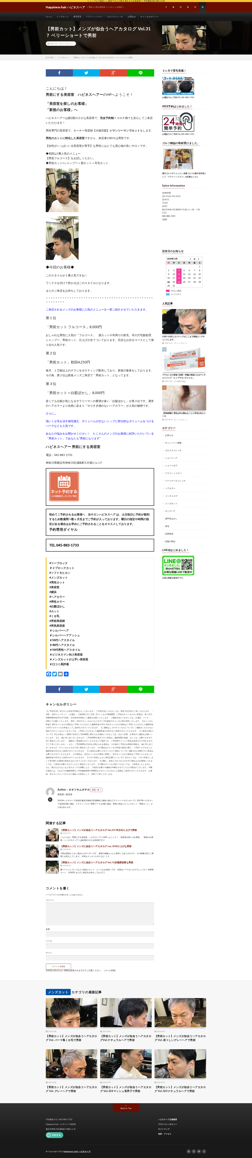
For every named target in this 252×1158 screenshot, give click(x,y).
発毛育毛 (77, 16)
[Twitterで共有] (86, 73)
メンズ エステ (171, 496)
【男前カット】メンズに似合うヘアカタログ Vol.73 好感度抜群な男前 (96, 862)
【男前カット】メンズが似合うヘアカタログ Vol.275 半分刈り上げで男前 (98, 830)
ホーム (49, 16)
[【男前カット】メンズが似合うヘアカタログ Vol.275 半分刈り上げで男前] (52, 834)
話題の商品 (181, 381)
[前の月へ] (189, 259)
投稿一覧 (95, 790)
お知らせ (169, 435)
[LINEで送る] (140, 73)
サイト (49, 953)
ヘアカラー (170, 488)
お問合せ (132, 16)
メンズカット (62, 16)
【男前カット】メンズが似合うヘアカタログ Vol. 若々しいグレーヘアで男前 (180, 1038)
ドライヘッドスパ (94, 16)
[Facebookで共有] (59, 73)
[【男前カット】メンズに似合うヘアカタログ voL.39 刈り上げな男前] (52, 851)
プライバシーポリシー (167, 1124)
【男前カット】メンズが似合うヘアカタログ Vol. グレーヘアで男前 (71, 1089)
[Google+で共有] (113, 73)
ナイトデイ (176, 294)
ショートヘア (171, 458)
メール (49, 941)
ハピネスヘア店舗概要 (167, 1119)
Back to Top (126, 1108)
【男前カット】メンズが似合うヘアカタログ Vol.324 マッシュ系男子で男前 (126, 1089)
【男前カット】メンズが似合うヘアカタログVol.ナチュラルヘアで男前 (126, 1038)
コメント (50, 900)
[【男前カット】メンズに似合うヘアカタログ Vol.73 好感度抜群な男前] (52, 867)
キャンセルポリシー (149, 16)
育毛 (167, 526)
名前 (48, 929)
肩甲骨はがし (171, 518)
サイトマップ (163, 1129)
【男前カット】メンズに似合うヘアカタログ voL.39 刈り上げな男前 (96, 846)
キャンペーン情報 (173, 443)
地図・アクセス (164, 1134)
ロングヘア (170, 511)
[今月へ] (194, 259)
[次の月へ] (199, 259)
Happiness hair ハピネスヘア (77, 1151)
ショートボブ (171, 465)
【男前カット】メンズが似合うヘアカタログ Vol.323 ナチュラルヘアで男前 (180, 1089)
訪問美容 (169, 533)
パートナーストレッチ (175, 480)
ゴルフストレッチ (115, 16)
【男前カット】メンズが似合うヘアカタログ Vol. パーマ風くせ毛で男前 (71, 1038)
